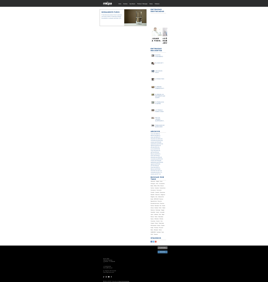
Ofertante (156, 218)
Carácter (157, 188)
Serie (162, 232)
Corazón (152, 192)
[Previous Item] (154, 32)
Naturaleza (160, 216)
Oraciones (153, 221)
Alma (161, 181)
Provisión (161, 227)
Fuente (163, 205)
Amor (157, 183)
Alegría (157, 181)
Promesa (156, 227)
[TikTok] (104, 277)
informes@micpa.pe (107, 267)
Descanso (157, 194)
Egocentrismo (154, 201)
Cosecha (157, 192)
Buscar (162, 185)
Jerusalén (162, 212)
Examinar (162, 203)
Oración (158, 221)
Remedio (156, 230)
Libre (160, 214)
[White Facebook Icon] (111, 277)
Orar (162, 221)
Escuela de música (155, 203)
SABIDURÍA (153, 232)
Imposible (153, 212)
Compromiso (162, 188)
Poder (152, 227)
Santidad (159, 232)
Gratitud (156, 207)
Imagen (162, 210)
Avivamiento (162, 183)
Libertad (156, 214)
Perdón (163, 225)
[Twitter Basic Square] (153, 241)
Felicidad (157, 205)
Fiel (160, 205)
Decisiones (162, 192)
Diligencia (163, 194)
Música (152, 216)
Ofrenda (161, 218)
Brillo (159, 185)
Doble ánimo (161, 196)
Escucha (160, 201)
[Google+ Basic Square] (155, 241)
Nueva (152, 218)
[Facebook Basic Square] (151, 241)
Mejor (163, 214)
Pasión (156, 223)
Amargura (153, 183)
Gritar (160, 207)
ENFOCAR (156, 199)
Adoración (153, 181)
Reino (152, 230)
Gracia (152, 207)
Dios (156, 196)
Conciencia (153, 190)
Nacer (156, 216)
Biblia (155, 185)
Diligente (153, 196)
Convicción (159, 190)
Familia (152, 205)
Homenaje (158, 210)
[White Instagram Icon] (106, 277)
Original (152, 223)
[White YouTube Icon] (109, 277)
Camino (152, 188)
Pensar (158, 225)
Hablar (163, 207)
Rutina (160, 230)
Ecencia (161, 199)
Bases (152, 185)
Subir (152, 234)
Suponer (156, 234)
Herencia (153, 210)
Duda (152, 199)
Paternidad (161, 223)
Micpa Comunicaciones (123, 281)
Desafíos (153, 194)
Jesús (152, 214)
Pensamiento (153, 225)
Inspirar (157, 212)
